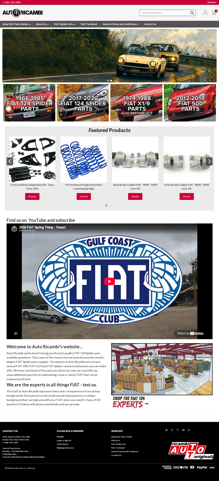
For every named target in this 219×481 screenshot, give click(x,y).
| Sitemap (31, 468)
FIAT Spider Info (63, 24)
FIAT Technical (89, 24)
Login (59, 440)
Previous (5, 53)
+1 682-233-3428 (11, 2)
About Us (41, 24)
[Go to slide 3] (113, 205)
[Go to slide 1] (10, 161)
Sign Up (67, 440)
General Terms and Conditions (119, 24)
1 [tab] (108, 80)
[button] (29, 102)
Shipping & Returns (65, 448)
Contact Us (150, 24)
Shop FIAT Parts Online (15, 24)
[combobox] (168, 13)
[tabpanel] (109, 55)
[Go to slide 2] (209, 161)
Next (213, 53)
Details (32, 196)
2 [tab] (111, 80)
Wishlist (211, 2)
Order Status (62, 444)
